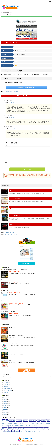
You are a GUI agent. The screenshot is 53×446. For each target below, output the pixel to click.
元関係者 (21, 423)
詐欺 (13, 431)
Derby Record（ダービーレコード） (16, 335)
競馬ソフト (31, 428)
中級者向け (43, 420)
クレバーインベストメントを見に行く (26, 87)
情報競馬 (17, 425)
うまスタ (11, 360)
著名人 (6, 431)
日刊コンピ (43, 425)
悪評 (7, 425)
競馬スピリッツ (6, 301)
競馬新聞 (46, 428)
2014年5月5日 (11, 102)
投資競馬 (16, 91)
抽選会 (26, 425)
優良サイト (4, 423)
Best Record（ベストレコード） (9, 311)
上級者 (38, 420)
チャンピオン (12, 207)
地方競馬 (37, 423)
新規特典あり (36, 425)
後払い (3, 425)
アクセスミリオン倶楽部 (11, 234)
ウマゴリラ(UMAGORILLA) (16, 215)
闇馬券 (11, 224)
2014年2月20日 (12, 128)
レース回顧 (5, 384)
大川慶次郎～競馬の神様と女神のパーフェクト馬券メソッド (15, 269)
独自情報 (20, 428)
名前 (6, 162)
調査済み (17, 431)
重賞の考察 (5, 392)
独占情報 (15, 428)
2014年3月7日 (11, 117)
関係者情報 (28, 431)
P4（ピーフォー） (12, 352)
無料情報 (10, 428)
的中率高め (25, 428)
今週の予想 (5, 386)
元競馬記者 (10, 423)
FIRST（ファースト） (7, 290)
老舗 (3, 431)
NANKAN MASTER (9, 232)
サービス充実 (12, 420)
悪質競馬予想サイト (8, 91)
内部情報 (26, 423)
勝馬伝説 (4, 279)
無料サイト (4, 428)
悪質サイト (11, 425)
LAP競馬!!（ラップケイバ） (14, 343)
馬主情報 (34, 431)
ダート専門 (25, 420)
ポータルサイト (32, 420)
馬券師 (38, 431)
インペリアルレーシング (15, 198)
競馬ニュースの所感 (7, 390)
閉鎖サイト (22, 431)
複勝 (10, 431)
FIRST (3, 420)
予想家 (48, 420)
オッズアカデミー (12, 327)
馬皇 (11, 190)
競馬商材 (36, 428)
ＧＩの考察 (5, 382)
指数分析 (31, 425)
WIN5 (7, 420)
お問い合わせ (27, 263)
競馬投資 (41, 428)
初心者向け (32, 423)
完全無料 (48, 423)
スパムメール (19, 420)
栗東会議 (5, 397)
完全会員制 (42, 423)
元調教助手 (16, 423)
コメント (7, 145)
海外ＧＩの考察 (6, 388)
